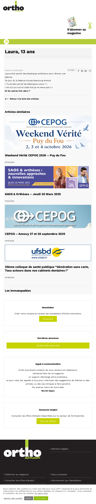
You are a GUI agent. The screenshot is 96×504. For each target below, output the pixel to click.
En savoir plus (41, 493)
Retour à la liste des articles (24, 99)
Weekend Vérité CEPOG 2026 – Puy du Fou (35, 155)
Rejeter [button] (29, 498)
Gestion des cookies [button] (13, 498)
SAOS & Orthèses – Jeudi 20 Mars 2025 (33, 194)
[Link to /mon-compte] (89, 26)
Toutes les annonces (48, 345)
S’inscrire (48, 319)
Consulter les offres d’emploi (19, 480)
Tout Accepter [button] (41, 498)
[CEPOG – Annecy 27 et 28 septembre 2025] (48, 206)
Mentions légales (60, 449)
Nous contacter (59, 474)
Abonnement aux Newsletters (66, 480)
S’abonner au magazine (76, 31)
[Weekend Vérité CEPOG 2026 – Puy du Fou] (48, 117)
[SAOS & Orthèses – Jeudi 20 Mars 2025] (47, 168)
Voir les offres (48, 421)
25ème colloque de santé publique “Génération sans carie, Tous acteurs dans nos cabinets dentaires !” (47, 268)
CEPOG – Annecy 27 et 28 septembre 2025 (35, 234)
